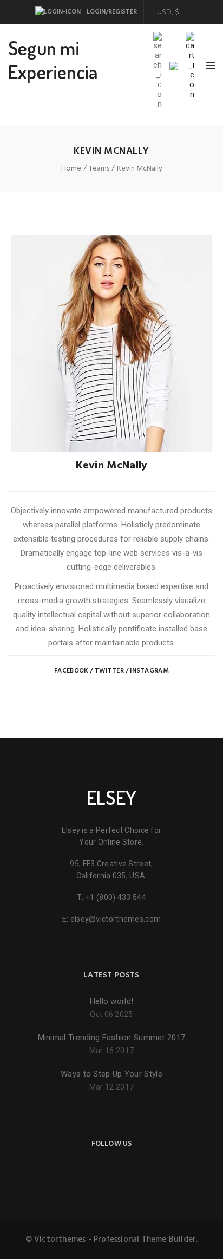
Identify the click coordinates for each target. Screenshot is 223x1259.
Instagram (149, 671)
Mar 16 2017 (111, 1050)
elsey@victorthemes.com (115, 919)
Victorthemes (60, 1239)
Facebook (71, 671)
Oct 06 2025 (111, 1014)
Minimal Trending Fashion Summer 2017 (112, 1037)
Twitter (109, 671)
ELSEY (112, 797)
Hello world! (112, 1001)
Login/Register (111, 11)
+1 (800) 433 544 (116, 897)
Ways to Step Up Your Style (111, 1074)
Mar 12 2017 (111, 1086)
